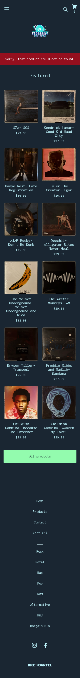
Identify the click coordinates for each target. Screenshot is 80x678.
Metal (40, 562)
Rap (40, 573)
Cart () (40, 533)
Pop (40, 583)
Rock (40, 551)
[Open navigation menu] (7, 9)
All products (40, 456)
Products (40, 511)
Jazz (40, 594)
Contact (40, 522)
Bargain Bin (40, 626)
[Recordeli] (40, 30)
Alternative (40, 604)
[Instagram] (34, 645)
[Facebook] (45, 645)
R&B (40, 615)
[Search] (66, 9)
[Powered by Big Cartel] (40, 665)
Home (40, 501)
